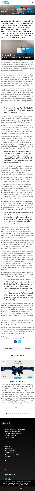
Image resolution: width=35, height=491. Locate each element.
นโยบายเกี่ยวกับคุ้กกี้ (10, 451)
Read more (17, 407)
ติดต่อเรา (7, 456)
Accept (14, 488)
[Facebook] (15, 341)
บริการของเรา (8, 449)
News (6, 466)
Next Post (27, 348)
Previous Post (8, 348)
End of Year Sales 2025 (17, 381)
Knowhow (18, 6)
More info (21, 488)
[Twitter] (19, 341)
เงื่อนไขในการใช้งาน (9, 452)
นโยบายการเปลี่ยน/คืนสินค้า (12, 454)
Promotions (8, 468)
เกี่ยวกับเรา (7, 447)
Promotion (17, 378)
